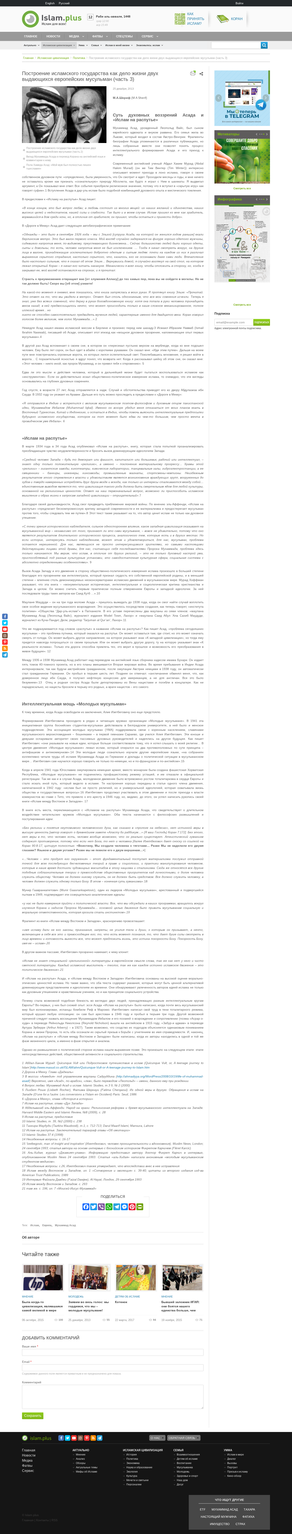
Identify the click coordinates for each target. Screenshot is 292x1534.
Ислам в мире (235, 1454)
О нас (155, 1438)
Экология (132, 1471)
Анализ (80, 1458)
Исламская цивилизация (57, 45)
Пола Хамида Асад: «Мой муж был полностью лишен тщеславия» (58, 166)
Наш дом (182, 1480)
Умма (81, 45)
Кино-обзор (234, 1475)
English (50, 3)
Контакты (42, 1520)
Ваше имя (29, 1346)
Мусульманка (185, 1467)
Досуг (180, 1484)
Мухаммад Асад (65, 1225)
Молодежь (76, 1296)
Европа (47, 1225)
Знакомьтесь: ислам (148, 45)
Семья (95, 45)
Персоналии (134, 1484)
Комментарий (31, 1382)
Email (25, 1361)
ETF (203, 1509)
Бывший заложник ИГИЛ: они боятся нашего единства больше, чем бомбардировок (180, 1306)
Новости (53, 36)
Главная (28, 58)
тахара (249, 1509)
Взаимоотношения (188, 1454)
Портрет (232, 1467)
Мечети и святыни (137, 1480)
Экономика (133, 1463)
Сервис (147, 36)
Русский (64, 3)
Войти (239, 3)
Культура (131, 1475)
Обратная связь (182, 1438)
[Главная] (53, 19)
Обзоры (81, 1463)
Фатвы (97, 36)
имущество (220, 1524)
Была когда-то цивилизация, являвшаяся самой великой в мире (42, 1306)
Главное (30, 36)
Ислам (34, 1225)
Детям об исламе (127, 1296)
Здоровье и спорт (187, 1475)
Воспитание (184, 1463)
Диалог (231, 1458)
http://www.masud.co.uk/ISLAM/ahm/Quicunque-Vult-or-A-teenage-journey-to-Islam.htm (90, 1067)
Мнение (27, 1296)
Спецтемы (124, 36)
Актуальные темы (86, 1467)
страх (240, 1524)
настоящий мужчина (218, 1516)
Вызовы (232, 1463)
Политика (79, 58)
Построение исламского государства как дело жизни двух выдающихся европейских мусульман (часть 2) (61, 150)
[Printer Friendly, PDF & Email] (193, 73)
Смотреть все (242, 188)
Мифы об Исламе (86, 1471)
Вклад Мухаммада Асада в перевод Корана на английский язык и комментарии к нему (65, 158)
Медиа (74, 36)
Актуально (30, 45)
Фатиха (248, 1516)
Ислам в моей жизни (117, 45)
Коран (237, 19)
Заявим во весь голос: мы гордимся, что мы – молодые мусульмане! (88, 1306)
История (131, 1454)
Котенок (121, 1302)
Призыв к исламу (237, 1471)
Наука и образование (139, 1467)
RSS (55, 1520)
